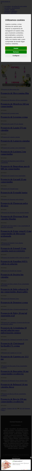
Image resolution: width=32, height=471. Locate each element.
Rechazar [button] (16, 52)
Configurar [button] (16, 55)
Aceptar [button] (16, 48)
